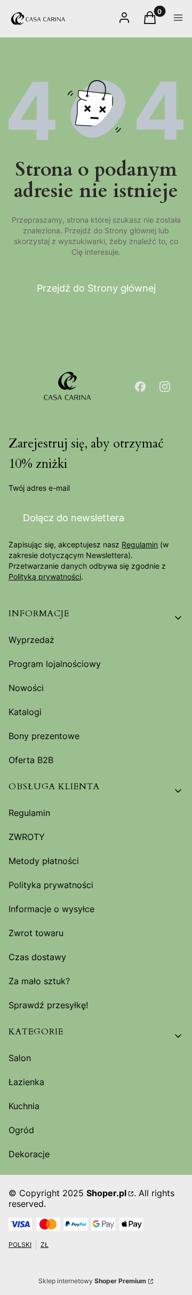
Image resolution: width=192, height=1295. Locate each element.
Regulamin (140, 544)
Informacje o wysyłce (51, 909)
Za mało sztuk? (39, 981)
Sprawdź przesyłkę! (48, 1005)
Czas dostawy (37, 957)
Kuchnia (24, 1106)
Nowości (26, 687)
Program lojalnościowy (55, 663)
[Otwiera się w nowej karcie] (140, 387)
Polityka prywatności (51, 885)
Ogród (21, 1130)
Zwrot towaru (36, 933)
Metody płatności (44, 861)
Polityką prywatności (45, 576)
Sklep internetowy (92, 1281)
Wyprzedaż (31, 639)
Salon (20, 1058)
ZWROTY (27, 836)
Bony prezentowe (44, 736)
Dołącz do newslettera (73, 517)
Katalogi (25, 712)
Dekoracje (29, 1154)
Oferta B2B (31, 760)
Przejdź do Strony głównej (96, 288)
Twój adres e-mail (39, 487)
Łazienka (26, 1082)
